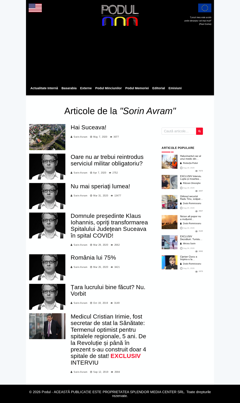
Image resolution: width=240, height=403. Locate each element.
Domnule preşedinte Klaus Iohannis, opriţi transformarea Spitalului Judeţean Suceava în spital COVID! (109, 225)
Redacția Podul (190, 163)
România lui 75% (93, 257)
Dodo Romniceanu (192, 203)
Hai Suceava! (88, 127)
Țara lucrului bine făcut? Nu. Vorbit (108, 290)
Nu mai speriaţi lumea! (100, 186)
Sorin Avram (80, 137)
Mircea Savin (189, 243)
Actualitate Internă (44, 88)
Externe (86, 88)
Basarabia (69, 88)
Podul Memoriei (137, 88)
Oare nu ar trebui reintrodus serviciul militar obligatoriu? (107, 160)
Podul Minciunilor (108, 88)
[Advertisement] (120, 57)
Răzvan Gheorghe (192, 183)
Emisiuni (175, 88)
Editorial (158, 88)
